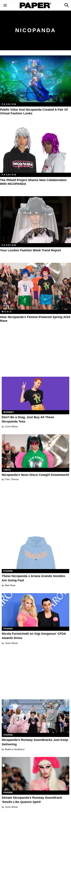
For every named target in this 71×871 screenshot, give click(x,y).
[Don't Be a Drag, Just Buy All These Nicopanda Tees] (35, 393)
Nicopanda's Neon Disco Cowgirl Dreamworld (35, 475)
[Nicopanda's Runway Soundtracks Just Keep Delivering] (35, 716)
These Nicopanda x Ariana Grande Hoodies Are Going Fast (33, 578)
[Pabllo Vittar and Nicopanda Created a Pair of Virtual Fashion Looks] (35, 78)
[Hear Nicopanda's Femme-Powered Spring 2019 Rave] (35, 286)
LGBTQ (7, 470)
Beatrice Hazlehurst (14, 749)
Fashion (9, 104)
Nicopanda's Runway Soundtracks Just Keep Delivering (35, 742)
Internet (8, 412)
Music (7, 312)
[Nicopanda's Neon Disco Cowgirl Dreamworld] (35, 451)
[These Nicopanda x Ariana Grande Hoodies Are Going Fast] (35, 552)
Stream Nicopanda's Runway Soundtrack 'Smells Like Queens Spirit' (32, 800)
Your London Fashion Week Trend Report (30, 250)
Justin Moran (11, 426)
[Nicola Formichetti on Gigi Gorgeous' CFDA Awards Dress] (35, 610)
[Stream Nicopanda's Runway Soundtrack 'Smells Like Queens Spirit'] (35, 773)
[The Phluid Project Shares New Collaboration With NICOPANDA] (35, 149)
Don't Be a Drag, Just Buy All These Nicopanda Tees (28, 419)
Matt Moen (10, 585)
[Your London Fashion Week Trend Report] (35, 219)
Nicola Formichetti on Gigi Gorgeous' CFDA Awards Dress (34, 636)
